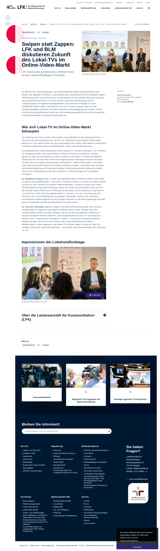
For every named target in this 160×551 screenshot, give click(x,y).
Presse (140, 2)
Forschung (26, 497)
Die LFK (24, 446)
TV (39, 33)
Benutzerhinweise (47, 545)
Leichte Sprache (84, 2)
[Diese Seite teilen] (7, 17)
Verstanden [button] (137, 547)
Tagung (46, 33)
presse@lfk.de (128, 101)
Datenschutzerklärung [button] (129, 541)
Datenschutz (34, 545)
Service (85, 497)
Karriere (130, 2)
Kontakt (119, 2)
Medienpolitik (29, 33)
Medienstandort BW (60, 497)
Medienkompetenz (90, 446)
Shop (148, 2)
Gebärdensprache (105, 2)
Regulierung (57, 446)
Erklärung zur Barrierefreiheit (66, 545)
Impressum (24, 545)
